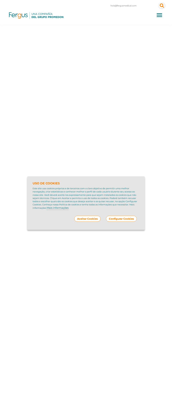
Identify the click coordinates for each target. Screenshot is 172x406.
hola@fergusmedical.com (124, 5)
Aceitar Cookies (87, 218)
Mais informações (58, 208)
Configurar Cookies (121, 218)
